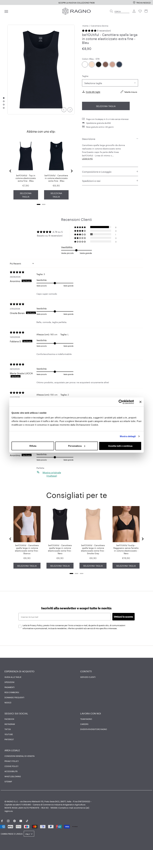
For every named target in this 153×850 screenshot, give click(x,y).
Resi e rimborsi (11, 692)
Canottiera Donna (99, 25)
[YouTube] (21, 820)
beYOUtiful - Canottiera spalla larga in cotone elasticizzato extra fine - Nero (60, 549)
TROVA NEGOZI (143, 2)
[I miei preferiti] (140, 11)
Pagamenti (9, 687)
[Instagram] (8, 820)
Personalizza (75, 445)
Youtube (8, 734)
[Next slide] (72, 171)
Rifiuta (32, 445)
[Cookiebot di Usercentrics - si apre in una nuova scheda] (121, 402)
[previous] (64, 109)
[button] (89, 30)
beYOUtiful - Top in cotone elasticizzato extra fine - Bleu (26, 178)
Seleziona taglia (106, 106)
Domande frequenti (14, 697)
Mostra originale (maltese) (52, 474)
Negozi (7, 702)
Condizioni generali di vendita (19, 756)
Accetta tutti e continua (120, 445)
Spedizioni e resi (91, 180)
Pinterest (9, 739)
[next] (70, 109)
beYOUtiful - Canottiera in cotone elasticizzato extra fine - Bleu (56, 178)
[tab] (38, 204)
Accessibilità (10, 771)
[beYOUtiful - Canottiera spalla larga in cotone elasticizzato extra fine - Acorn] (105, 64)
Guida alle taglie (93, 91)
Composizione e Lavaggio (96, 171)
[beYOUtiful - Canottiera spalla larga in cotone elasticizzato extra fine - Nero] (98, 64)
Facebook (9, 719)
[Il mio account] (134, 11)
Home (85, 25)
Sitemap (8, 781)
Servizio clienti (87, 677)
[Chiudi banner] (140, 402)
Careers (84, 724)
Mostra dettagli (128, 436)
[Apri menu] (6, 11)
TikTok (7, 729)
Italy (27, 833)
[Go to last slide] (10, 171)
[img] (23, 272)
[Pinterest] (14, 820)
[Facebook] (2, 820)
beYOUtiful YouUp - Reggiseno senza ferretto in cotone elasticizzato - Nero (126, 549)
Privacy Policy (11, 761)
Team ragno (86, 719)
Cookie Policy (11, 766)
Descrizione (88, 138)
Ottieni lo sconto (123, 616)
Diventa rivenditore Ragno (93, 729)
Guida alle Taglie (12, 677)
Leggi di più (87, 158)
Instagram (9, 724)
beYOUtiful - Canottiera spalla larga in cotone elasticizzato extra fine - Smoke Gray (93, 549)
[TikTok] (27, 820)
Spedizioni (9, 682)
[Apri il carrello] (146, 11)
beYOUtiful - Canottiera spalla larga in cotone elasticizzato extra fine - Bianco (27, 549)
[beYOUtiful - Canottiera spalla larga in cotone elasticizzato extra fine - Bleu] (119, 64)
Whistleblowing (12, 776)
